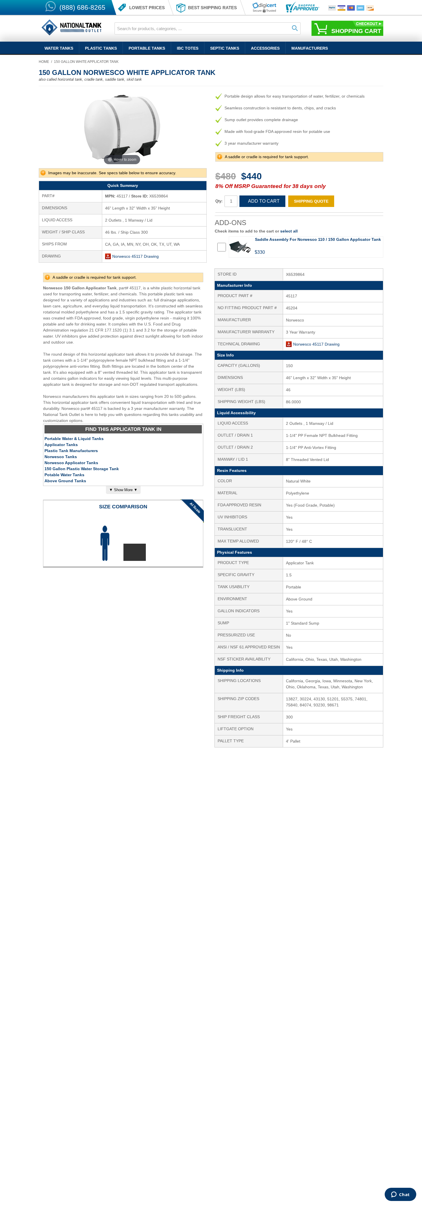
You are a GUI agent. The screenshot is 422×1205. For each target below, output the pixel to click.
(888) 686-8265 (82, 7)
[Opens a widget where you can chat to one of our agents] (400, 1195)
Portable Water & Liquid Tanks (74, 438)
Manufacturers (309, 48)
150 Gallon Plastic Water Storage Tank (81, 468)
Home (44, 62)
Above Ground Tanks (65, 480)
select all (289, 231)
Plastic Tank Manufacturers (71, 450)
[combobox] (208, 28)
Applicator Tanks (61, 444)
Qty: (218, 201)
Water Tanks (58, 48)
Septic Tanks (224, 48)
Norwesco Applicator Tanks (71, 462)
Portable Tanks (147, 48)
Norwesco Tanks (60, 456)
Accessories (265, 48)
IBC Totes (187, 48)
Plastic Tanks (101, 48)
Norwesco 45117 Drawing (135, 256)
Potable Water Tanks (64, 474)
